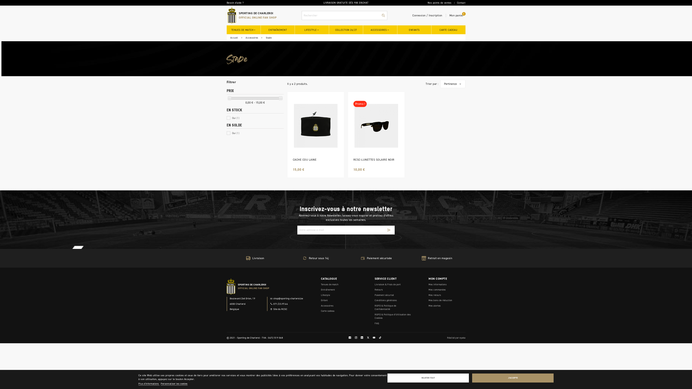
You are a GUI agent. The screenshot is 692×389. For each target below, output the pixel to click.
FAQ (377, 323)
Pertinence (450, 84)
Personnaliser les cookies (174, 383)
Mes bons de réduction (440, 300)
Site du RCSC (280, 309)
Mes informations (438, 284)
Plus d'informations (148, 383)
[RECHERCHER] (383, 15)
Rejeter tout (428, 377)
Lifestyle (325, 295)
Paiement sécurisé (384, 295)
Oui (235, 118)
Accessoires (327, 305)
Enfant (324, 300)
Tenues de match (330, 284)
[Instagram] (356, 337)
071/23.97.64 (280, 303)
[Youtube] (374, 337)
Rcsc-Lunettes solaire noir (373, 160)
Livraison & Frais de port (388, 284)
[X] (368, 337)
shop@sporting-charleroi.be (288, 298)
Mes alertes (435, 305)
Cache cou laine (305, 160)
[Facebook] (350, 337)
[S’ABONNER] (389, 230)
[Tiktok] (380, 337)
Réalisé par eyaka (456, 337)
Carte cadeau (328, 310)
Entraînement (328, 289)
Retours (379, 289)
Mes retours (435, 295)
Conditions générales (386, 300)
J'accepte (513, 377)
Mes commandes (437, 289)
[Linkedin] (362, 337)
